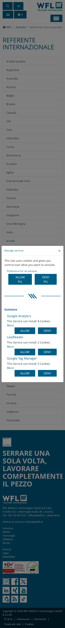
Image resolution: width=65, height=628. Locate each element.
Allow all (20, 279)
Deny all (45, 279)
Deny (47, 331)
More (10, 325)
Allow (24, 331)
